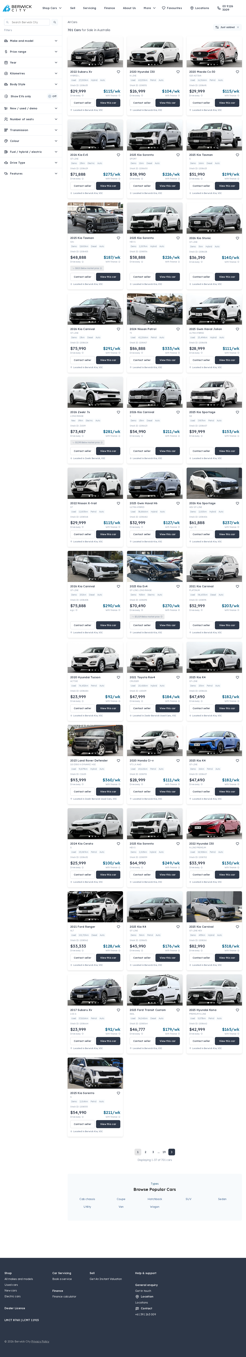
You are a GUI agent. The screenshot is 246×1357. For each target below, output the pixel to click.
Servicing (89, 8)
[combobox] (27, 22)
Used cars (11, 1284)
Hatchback (155, 1199)
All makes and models (19, 1279)
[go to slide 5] (101, 64)
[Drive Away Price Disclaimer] (83, 95)
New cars (11, 1290)
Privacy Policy (40, 1341)
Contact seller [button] (82, 102)
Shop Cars (50, 8)
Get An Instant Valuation (106, 1279)
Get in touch (143, 1290)
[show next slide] (117, 54)
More (147, 8)
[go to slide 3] (95, 64)
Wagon (154, 1206)
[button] (54, 22)
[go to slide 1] (89, 64)
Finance (109, 8)
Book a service (62, 1279)
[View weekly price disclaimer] (119, 95)
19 (164, 1152)
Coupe (121, 1199)
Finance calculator (64, 1296)
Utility (87, 1206)
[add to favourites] (118, 71)
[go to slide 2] (92, 64)
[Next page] (171, 1152)
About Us (129, 8)
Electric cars (13, 1296)
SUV (188, 1199)
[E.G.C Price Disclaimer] (195, 527)
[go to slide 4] (98, 64)
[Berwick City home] (17, 8)
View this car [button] (108, 102)
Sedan (222, 1199)
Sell (72, 8)
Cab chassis (87, 1199)
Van (121, 1206)
